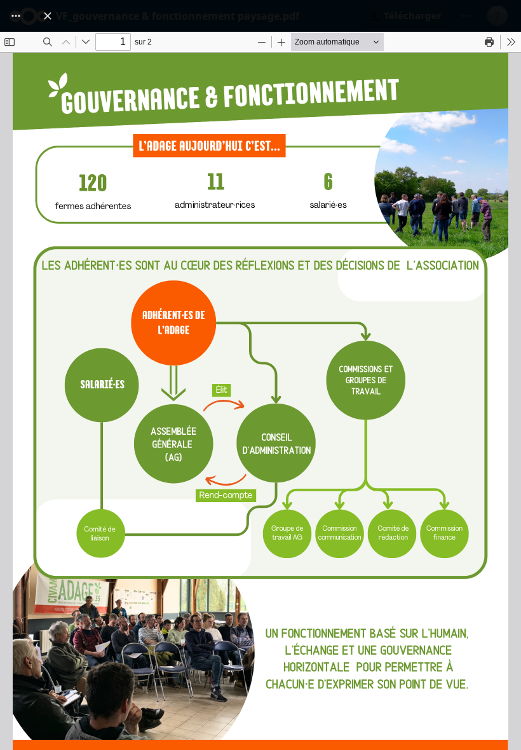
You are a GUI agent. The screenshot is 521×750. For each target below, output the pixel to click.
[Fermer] (47, 16)
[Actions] (16, 16)
